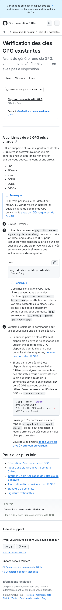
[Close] (52, 5)
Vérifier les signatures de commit (17, 32)
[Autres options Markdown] (41, 89)
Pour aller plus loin (20, 455)
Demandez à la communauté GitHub (24, 567)
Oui (10, 546)
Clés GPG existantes (48, 32)
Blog (43, 598)
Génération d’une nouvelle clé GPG (28, 463)
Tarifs (14, 598)
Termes (30, 594)
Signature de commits (21, 488)
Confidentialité (43, 594)
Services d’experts (29, 598)
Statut (6, 598)
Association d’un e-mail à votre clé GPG (31, 484)
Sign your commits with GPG (25, 99)
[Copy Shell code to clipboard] (54, 262)
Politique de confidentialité (14, 552)
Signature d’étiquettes (21, 493)
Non (24, 546)
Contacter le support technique (22, 571)
